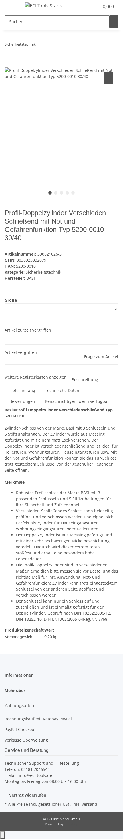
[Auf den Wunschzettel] (108, 78)
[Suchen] (113, 21)
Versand (89, 804)
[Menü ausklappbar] (12, 6)
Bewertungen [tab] (22, 401)
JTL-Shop (71, 824)
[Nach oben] (2, 835)
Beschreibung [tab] (85, 379)
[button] (89, 6)
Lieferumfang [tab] (22, 390)
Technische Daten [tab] (62, 390)
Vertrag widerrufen (27, 795)
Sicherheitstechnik (43, 272)
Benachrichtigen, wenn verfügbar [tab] (77, 401)
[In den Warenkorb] (9, 64)
